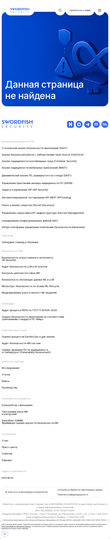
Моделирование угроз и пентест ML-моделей (29, 292)
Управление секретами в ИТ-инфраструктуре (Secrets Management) (43, 213)
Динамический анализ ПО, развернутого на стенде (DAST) (37, 175)
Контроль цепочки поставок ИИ (21, 273)
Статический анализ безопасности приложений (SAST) (34, 148)
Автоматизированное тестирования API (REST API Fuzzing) (36, 197)
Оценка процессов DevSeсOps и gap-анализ (28, 336)
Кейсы (5, 381)
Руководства (9, 387)
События (7, 453)
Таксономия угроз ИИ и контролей (15, 413)
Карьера (7, 460)
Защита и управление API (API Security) (25, 189)
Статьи (6, 374)
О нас (5, 440)
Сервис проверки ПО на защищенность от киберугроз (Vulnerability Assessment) (26, 351)
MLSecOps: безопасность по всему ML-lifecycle (30, 286)
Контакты (7, 477)
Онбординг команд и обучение (20, 242)
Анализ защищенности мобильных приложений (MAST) (34, 167)
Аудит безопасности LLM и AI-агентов (24, 266)
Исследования (10, 368)
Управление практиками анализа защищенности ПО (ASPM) (37, 183)
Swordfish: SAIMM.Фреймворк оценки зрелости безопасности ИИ (30, 421)
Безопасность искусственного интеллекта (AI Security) (27, 258)
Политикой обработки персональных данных (16, 526)
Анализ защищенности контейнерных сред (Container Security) (39, 161)
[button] (80, 10)
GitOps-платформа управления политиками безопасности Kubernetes (43, 227)
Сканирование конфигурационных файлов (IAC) (30, 220)
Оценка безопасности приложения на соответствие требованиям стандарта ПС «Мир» (33, 318)
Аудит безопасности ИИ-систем (21, 343)
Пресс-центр (9, 447)
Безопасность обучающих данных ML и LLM (28, 279)
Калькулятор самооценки (17, 405)
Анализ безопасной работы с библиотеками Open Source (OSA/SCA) (43, 154)
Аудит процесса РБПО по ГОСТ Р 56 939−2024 (29, 310)
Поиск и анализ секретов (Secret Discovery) (28, 205)
